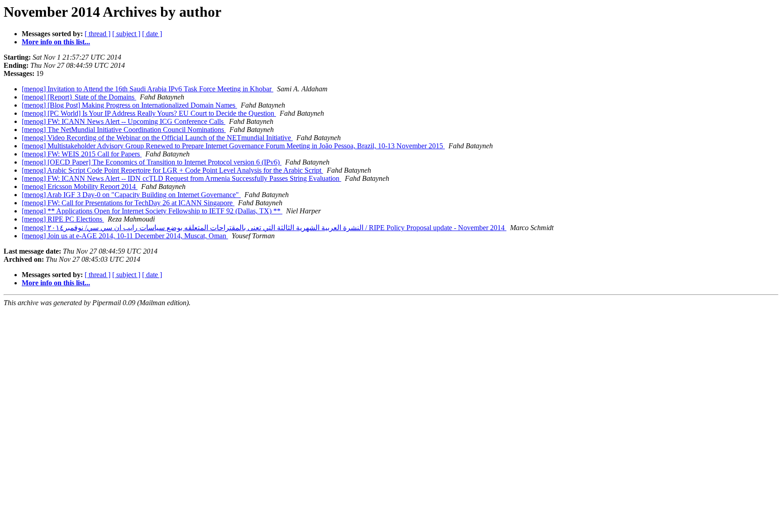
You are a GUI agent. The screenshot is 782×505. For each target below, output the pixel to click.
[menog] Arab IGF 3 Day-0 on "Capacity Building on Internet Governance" (131, 194)
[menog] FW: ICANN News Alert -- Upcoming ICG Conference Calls (123, 121)
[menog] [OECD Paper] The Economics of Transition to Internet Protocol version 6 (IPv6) (151, 162)
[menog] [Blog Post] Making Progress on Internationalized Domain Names (129, 105)
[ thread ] (97, 34)
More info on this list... (56, 42)
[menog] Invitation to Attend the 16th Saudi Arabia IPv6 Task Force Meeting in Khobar (147, 89)
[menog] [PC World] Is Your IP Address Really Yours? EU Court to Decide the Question (149, 113)
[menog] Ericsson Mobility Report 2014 (80, 186)
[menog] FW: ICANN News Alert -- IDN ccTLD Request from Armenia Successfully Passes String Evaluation (181, 178)
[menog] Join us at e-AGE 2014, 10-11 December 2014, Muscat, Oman (125, 236)
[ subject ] (126, 34)
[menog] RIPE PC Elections (63, 219)
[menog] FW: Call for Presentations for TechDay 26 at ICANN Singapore (128, 203)
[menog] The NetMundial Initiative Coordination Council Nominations (124, 129)
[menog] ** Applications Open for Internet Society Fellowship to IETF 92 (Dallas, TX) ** (152, 211)
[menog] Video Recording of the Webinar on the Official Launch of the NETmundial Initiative (157, 138)
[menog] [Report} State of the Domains (79, 97)
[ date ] (152, 34)
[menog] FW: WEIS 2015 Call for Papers (82, 154)
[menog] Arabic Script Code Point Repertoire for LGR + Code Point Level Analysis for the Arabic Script (172, 170)
